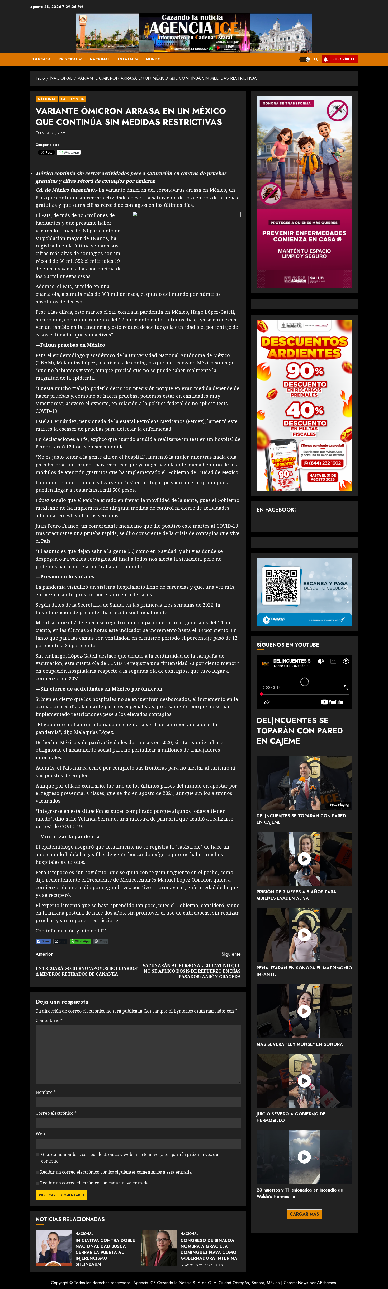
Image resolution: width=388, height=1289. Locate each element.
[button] (316, 59)
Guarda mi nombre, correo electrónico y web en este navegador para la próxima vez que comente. (131, 1157)
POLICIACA (40, 59)
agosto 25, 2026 (198, 1266)
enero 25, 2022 (52, 133)
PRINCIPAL (68, 59)
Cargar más (304, 1214)
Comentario (49, 1020)
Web (40, 1134)
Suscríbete (343, 59)
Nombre (46, 1092)
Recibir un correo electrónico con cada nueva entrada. (95, 1183)
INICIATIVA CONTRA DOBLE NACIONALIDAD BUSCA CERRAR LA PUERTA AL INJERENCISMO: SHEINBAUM (105, 1252)
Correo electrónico (56, 1113)
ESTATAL (126, 59)
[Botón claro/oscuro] (304, 59)
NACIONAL (100, 59)
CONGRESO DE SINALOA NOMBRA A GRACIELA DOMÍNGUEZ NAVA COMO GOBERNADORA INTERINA (209, 1249)
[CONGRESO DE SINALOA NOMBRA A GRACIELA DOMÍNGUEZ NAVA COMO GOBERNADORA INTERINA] (159, 1248)
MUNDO (153, 59)
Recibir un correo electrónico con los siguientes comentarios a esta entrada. (116, 1172)
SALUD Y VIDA (72, 99)
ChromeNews (296, 1283)
